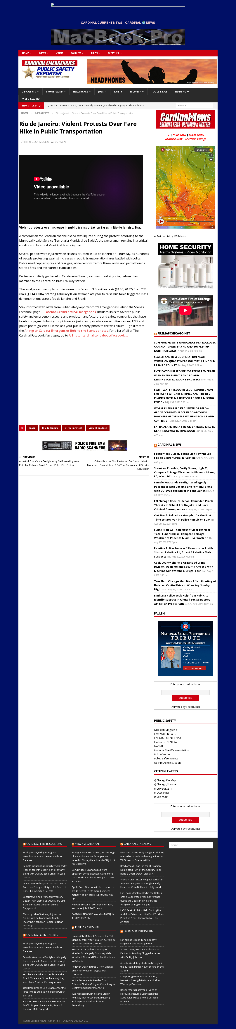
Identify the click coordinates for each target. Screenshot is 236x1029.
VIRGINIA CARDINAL (87, 843)
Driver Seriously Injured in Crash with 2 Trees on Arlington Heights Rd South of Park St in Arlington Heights (44, 887)
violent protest (98, 428)
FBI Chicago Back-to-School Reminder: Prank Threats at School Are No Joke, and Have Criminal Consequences (183, 505)
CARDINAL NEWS (169, 445)
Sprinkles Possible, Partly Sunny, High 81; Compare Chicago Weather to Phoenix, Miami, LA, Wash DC (184, 472)
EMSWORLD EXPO (165, 734)
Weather (113, 53)
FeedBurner (193, 706)
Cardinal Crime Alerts (42, 935)
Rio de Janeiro (50, 428)
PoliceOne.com (163, 754)
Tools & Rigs (159, 91)
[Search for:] (194, 105)
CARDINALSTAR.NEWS (137, 843)
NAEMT (158, 746)
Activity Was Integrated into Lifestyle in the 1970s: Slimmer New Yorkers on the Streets (142, 966)
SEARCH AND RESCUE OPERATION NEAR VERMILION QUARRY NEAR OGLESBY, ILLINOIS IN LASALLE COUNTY (184, 361)
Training (180, 91)
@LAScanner (161, 792)
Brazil (32, 428)
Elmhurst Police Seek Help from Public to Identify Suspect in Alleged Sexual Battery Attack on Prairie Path (182, 600)
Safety (118, 91)
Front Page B (54, 91)
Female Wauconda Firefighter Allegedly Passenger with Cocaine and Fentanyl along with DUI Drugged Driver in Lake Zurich (183, 486)
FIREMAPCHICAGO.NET (173, 333)
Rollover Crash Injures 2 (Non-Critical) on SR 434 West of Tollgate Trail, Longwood (92, 970)
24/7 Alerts (29, 91)
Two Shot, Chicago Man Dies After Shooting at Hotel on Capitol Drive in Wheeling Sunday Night (185, 585)
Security (135, 91)
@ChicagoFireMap (165, 780)
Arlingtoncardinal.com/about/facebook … (98, 335)
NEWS (42, 53)
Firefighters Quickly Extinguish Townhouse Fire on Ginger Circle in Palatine (42, 856)
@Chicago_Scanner (165, 784)
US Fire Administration (167, 762)
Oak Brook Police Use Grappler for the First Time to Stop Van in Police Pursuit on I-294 (44, 991)
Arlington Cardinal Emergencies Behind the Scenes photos (66, 331)
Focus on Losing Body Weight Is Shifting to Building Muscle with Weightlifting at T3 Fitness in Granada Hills (142, 856)
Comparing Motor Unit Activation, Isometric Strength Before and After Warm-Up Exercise (140, 980)
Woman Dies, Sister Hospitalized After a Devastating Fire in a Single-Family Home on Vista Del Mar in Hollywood (141, 883)
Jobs (101, 91)
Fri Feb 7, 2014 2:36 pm (36, 141)
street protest (73, 428)
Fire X (94, 53)
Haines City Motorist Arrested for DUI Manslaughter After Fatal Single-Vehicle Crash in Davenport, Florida (94, 939)
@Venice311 (161, 797)
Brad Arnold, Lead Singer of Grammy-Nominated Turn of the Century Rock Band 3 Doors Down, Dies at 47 (141, 869)
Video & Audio (31, 98)
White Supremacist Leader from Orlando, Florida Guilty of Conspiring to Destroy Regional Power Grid (93, 984)
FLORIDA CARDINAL (87, 927)
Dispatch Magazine (165, 729)
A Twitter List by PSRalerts (170, 236)
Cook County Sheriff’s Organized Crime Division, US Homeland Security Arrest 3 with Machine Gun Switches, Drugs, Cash (183, 567)
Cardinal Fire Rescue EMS (44, 843)
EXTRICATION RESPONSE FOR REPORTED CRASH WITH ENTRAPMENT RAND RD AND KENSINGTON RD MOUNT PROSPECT (184, 375)
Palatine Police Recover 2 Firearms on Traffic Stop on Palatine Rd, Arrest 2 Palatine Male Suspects (184, 552)
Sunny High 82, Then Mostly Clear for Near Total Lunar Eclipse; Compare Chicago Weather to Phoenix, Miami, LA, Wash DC (182, 534)
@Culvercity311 (163, 788)
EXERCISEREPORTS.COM (138, 931)
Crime (59, 53)
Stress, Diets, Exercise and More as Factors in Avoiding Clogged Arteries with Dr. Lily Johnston (140, 953)
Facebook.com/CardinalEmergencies (70, 312)
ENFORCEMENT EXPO (167, 738)
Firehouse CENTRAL (166, 742)
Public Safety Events (166, 758)
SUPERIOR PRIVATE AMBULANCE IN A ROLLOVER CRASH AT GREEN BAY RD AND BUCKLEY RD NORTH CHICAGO (185, 347)
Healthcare (80, 91)
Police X (76, 53)
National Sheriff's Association (171, 750)
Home (25, 53)
